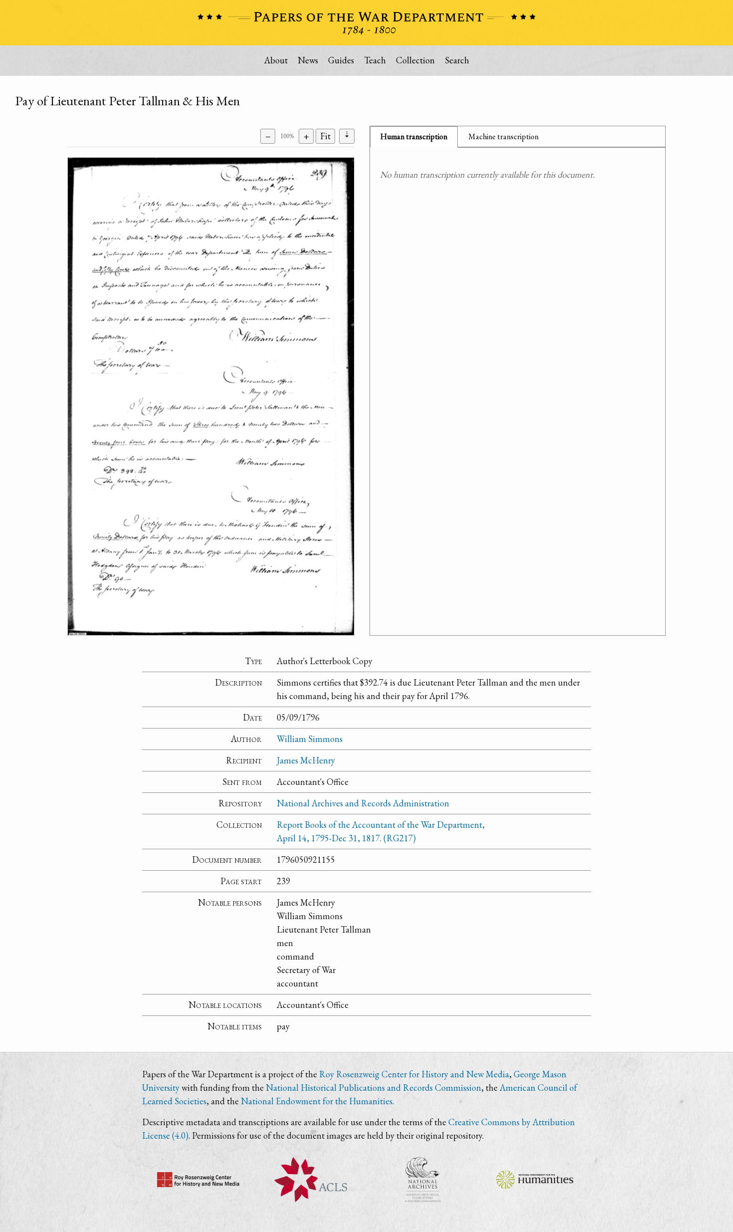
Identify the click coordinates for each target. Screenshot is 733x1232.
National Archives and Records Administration (363, 803)
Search (457, 60)
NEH (535, 1179)
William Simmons (310, 738)
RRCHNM (198, 1179)
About (276, 60)
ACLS (310, 1179)
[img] (211, 396)
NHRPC (422, 1179)
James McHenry (306, 760)
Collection (415, 60)
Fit (325, 136)
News (308, 60)
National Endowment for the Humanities (316, 1101)
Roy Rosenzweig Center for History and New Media (414, 1074)
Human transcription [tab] (413, 136)
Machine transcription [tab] (503, 136)
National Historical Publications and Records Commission (373, 1087)
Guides (341, 60)
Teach (375, 60)
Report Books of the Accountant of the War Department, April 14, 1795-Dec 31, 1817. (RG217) (381, 831)
